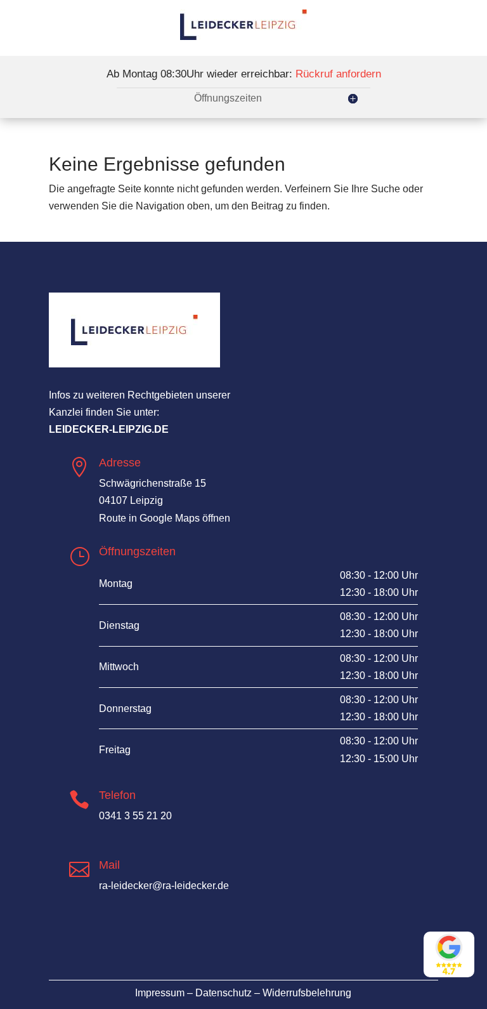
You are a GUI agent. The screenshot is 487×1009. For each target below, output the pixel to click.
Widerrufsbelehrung (307, 992)
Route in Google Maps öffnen (164, 518)
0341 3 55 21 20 (135, 815)
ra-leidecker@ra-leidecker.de (164, 885)
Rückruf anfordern (338, 74)
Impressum (160, 992)
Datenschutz (223, 992)
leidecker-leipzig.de (109, 429)
